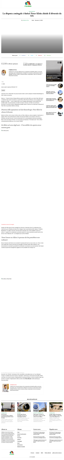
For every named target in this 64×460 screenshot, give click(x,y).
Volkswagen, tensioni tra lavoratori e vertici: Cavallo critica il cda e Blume (50, 92)
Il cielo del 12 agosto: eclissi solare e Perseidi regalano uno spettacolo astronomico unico (51, 106)
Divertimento (32, 11)
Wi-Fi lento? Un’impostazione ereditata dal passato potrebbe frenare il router (54, 77)
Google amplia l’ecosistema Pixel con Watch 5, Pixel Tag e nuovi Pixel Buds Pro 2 (51, 99)
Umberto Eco (26, 20)
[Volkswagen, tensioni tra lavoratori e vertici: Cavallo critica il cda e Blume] (60, 92)
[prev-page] (58, 62)
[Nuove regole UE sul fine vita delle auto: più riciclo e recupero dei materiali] (60, 113)
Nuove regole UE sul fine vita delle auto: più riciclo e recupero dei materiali (51, 113)
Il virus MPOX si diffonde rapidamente (9, 63)
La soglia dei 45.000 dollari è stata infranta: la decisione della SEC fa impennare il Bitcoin (32, 64)
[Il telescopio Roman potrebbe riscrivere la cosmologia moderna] (60, 85)
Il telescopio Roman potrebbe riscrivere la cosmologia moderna (51, 85)
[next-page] (61, 62)
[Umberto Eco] (4, 73)
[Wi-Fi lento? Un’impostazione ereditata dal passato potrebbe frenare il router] (54, 71)
